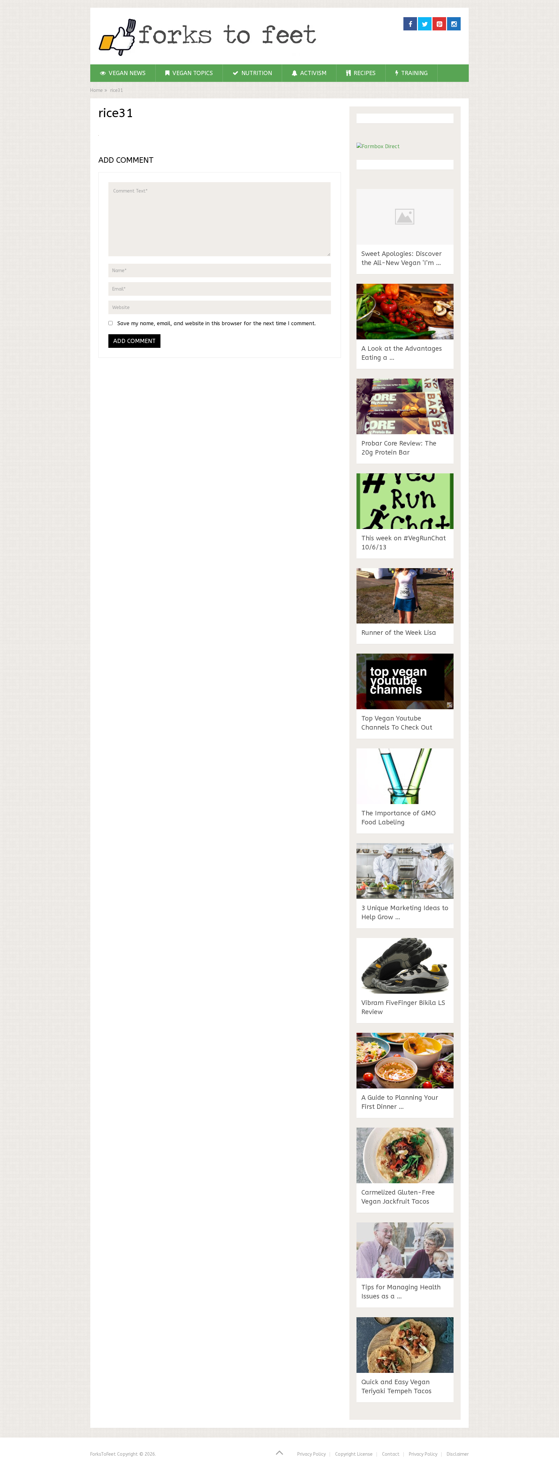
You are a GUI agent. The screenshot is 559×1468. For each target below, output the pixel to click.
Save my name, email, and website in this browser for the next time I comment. (216, 323)
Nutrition (256, 73)
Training (414, 73)
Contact (391, 1454)
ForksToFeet (103, 1454)
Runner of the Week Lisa (398, 632)
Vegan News (126, 73)
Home (96, 90)
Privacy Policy (311, 1454)
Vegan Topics (192, 73)
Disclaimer (458, 1454)
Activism (312, 73)
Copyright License (354, 1454)
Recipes (364, 73)
